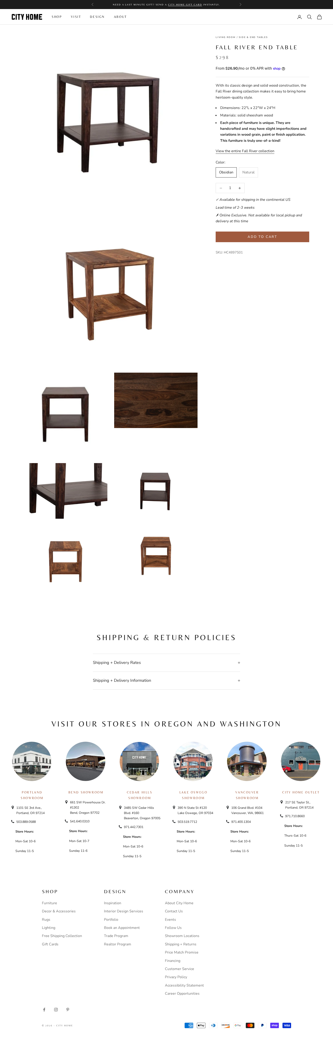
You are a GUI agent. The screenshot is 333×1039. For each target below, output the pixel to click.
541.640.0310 (79, 821)
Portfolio (111, 919)
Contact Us (174, 911)
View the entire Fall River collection (245, 151)
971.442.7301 (133, 827)
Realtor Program (117, 944)
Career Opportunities (182, 993)
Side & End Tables (253, 37)
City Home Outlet (300, 792)
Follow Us (173, 927)
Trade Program (116, 935)
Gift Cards (50, 944)
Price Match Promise (181, 952)
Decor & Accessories (59, 911)
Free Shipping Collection (62, 935)
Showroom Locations (182, 935)
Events (170, 919)
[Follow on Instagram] (56, 1009)
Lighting (48, 927)
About (120, 17)
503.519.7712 (187, 822)
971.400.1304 (241, 822)
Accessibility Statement (184, 985)
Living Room (226, 37)
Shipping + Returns (180, 944)
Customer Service (179, 968)
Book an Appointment (122, 927)
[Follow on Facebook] (44, 1009)
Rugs (46, 919)
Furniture (49, 903)
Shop (57, 17)
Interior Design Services (123, 911)
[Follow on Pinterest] (67, 1009)
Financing (172, 960)
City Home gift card (185, 4)
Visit (76, 17)
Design (97, 17)
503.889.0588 (26, 822)
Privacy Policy (176, 977)
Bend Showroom (86, 792)
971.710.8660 (295, 816)
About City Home (179, 903)
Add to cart (262, 236)
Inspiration (112, 903)
